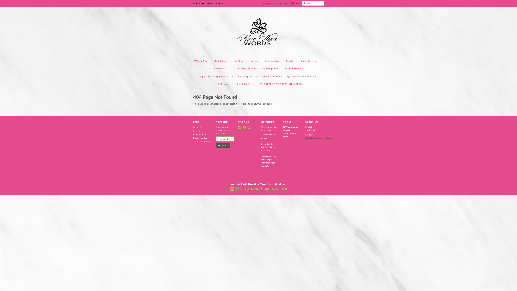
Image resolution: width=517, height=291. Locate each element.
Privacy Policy (200, 138)
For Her (253, 61)
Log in (265, 3)
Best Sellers (221, 61)
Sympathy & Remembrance (302, 76)
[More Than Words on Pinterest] (244, 128)
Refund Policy (199, 134)
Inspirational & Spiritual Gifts (215, 76)
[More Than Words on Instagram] (249, 128)
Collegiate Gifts (223, 68)
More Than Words (257, 184)
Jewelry (290, 61)
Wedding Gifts (269, 68)
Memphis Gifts (246, 68)
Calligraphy (224, 84)
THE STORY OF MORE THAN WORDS (281, 84)
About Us (197, 127)
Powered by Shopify (277, 184)
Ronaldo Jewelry (310, 61)
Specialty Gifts (245, 84)
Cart (297, 3)
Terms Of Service (201, 141)
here (245, 104)
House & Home (292, 68)
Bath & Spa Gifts (247, 76)
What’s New (201, 61)
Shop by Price (272, 61)
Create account (280, 3)
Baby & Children (271, 76)
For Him (238, 61)
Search (196, 131)
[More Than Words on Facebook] (239, 128)
